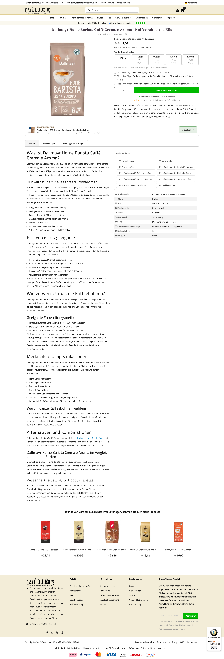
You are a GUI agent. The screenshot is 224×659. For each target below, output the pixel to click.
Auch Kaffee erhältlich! (81, 2)
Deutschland (192, 2)
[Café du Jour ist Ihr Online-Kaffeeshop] (52, 10)
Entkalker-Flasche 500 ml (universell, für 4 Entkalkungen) (159, 83)
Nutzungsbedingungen (167, 629)
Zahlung (133, 595)
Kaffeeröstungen (77, 604)
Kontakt (132, 586)
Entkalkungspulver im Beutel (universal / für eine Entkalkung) (160, 76)
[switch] (214, 647)
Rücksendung (135, 604)
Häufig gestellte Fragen (73, 143)
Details (32, 143)
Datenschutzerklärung (167, 642)
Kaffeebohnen (76, 590)
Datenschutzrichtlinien (177, 625)
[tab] (32, 143)
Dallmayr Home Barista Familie (91, 438)
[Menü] (219, 629)
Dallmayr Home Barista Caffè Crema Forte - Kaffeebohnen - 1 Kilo (179, 549)
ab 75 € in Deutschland (158, 96)
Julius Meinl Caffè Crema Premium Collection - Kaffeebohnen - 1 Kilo (112, 549)
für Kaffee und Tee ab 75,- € (44, 2)
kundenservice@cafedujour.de (43, 623)
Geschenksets (76, 599)
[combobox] (112, 10)
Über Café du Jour (107, 586)
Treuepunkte (105, 590)
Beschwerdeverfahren (145, 642)
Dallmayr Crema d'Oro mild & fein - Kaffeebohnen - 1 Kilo (145, 549)
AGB (182, 642)
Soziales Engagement (109, 599)
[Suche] (89, 10)
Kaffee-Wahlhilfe (123, 2)
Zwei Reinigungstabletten (144, 72)
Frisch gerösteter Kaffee (81, 586)
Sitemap (103, 604)
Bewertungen (49, 143)
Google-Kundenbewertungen (123, 23)
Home (51, 17)
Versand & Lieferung (138, 599)
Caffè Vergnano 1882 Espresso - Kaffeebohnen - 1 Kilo (45, 549)
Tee (71, 595)
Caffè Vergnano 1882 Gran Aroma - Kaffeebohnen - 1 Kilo (78, 549)
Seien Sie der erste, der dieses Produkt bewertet (135, 38)
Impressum (192, 642)
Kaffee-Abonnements (109, 595)
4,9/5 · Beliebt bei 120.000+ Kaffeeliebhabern (157, 100)
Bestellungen (135, 590)
